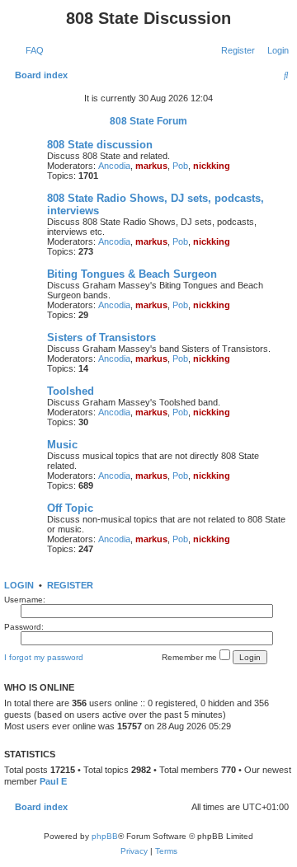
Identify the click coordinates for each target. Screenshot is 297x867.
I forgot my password (43, 657)
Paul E (53, 781)
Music (62, 444)
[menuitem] (31, 50)
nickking (211, 166)
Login (19, 585)
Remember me (190, 657)
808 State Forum (148, 121)
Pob (180, 166)
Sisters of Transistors (101, 337)
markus (151, 166)
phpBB (105, 836)
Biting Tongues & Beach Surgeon (132, 274)
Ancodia (114, 166)
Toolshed (70, 391)
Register (70, 585)
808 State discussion (100, 144)
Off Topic (70, 508)
